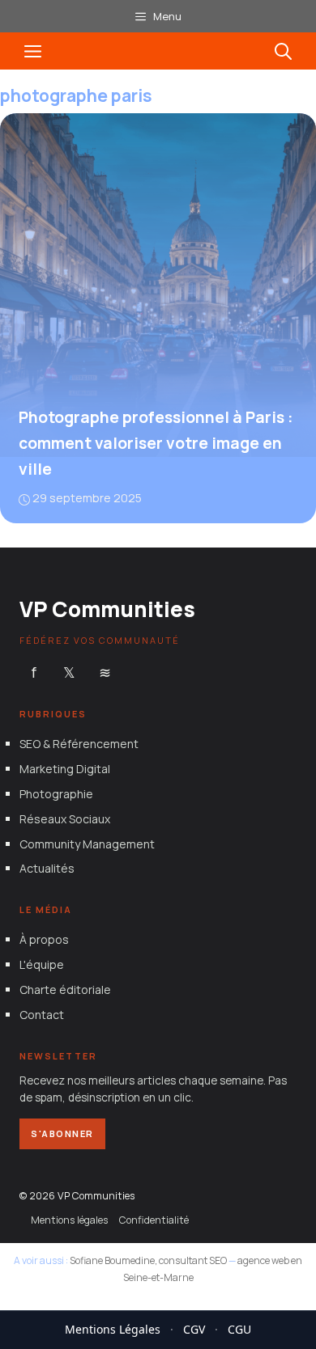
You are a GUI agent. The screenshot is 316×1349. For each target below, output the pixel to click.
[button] (283, 51)
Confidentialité (154, 1220)
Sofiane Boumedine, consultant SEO (148, 1260)
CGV (194, 1329)
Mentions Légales (112, 1329)
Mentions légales (69, 1220)
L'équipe (41, 964)
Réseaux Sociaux (64, 819)
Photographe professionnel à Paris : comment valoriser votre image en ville (156, 443)
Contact (41, 1014)
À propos (44, 939)
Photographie (56, 793)
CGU (239, 1329)
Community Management (87, 844)
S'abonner (62, 1133)
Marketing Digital (64, 768)
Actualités (47, 868)
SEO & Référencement (79, 743)
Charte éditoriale (65, 989)
